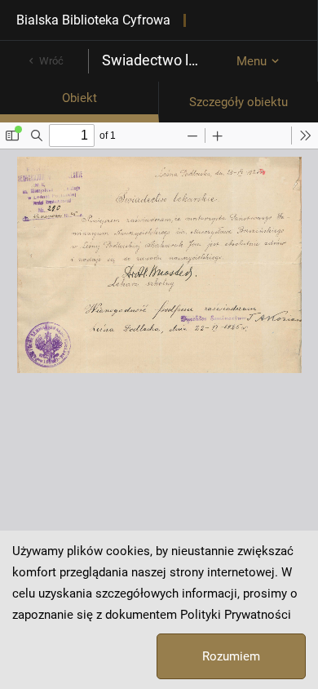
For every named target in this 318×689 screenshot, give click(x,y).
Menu (251, 61)
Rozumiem (231, 656)
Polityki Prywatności (235, 614)
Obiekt (79, 98)
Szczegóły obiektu (238, 102)
